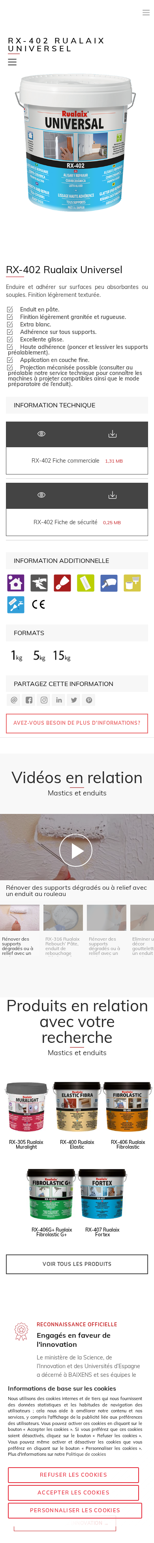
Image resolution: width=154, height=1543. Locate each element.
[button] (12, 62)
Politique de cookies (86, 1454)
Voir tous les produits (77, 1264)
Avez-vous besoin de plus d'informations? (77, 723)
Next (143, 160)
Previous (11, 160)
